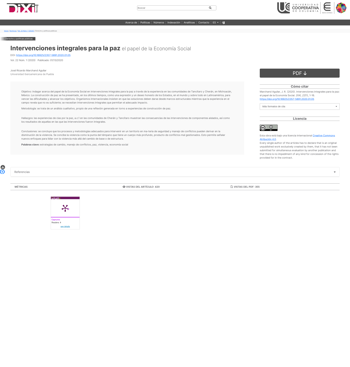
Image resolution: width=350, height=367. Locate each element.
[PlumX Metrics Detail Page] (65, 208)
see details (65, 226)
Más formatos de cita (273, 106)
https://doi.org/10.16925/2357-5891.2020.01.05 (43, 55)
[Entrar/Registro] (223, 22)
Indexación (173, 22)
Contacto (203, 22)
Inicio (6, 31)
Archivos (13, 31)
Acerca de (131, 22)
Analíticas (189, 22)
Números (159, 22)
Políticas (145, 22)
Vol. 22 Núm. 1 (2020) (26, 31)
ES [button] (214, 22)
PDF (298, 73)
